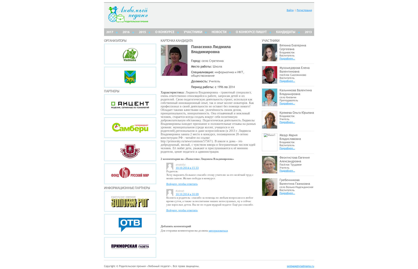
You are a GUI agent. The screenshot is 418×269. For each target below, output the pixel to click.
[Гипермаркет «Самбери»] (130, 127)
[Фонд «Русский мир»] (130, 173)
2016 (126, 32)
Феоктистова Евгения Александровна (295, 159)
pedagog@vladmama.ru (300, 266)
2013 (308, 32)
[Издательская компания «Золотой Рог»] (130, 201)
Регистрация (304, 10)
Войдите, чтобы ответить (182, 184)
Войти (290, 10)
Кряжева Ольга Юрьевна (297, 112)
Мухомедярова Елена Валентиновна (295, 69)
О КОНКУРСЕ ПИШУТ (251, 32)
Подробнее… (287, 58)
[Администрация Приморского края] (130, 77)
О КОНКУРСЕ (164, 32)
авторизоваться (218, 230)
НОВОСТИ (219, 32)
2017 (109, 32)
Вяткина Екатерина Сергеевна (293, 47)
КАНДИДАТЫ (285, 32)
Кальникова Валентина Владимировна (296, 92)
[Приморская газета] (130, 247)
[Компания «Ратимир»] (130, 150)
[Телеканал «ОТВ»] (130, 224)
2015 (142, 32)
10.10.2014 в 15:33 (187, 167)
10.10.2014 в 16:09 (187, 194)
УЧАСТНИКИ (193, 32)
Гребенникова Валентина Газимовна (295, 181)
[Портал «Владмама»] (130, 54)
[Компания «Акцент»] (130, 104)
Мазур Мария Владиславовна (290, 136)
